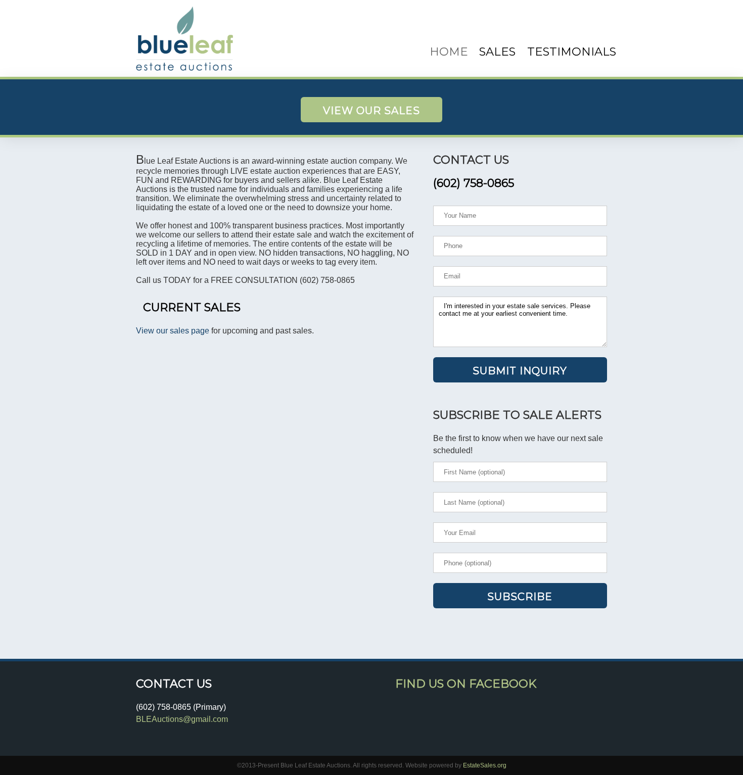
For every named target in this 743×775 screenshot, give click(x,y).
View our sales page (172, 330)
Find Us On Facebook (465, 683)
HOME (449, 51)
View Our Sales (371, 111)
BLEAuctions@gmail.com (182, 719)
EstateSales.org (484, 765)
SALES (497, 51)
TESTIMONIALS (571, 51)
